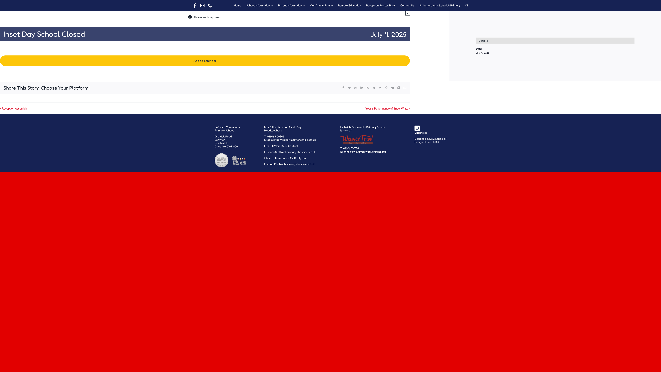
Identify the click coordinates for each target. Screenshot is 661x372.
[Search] (466, 5)
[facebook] (195, 5)
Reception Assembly (14, 108)
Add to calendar (204, 61)
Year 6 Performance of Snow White (386, 108)
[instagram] (417, 128)
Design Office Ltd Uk (427, 142)
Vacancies (421, 132)
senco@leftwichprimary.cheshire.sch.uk (291, 152)
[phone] (210, 5)
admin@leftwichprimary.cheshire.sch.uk (291, 139)
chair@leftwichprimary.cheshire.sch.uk (291, 164)
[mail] (202, 5)
